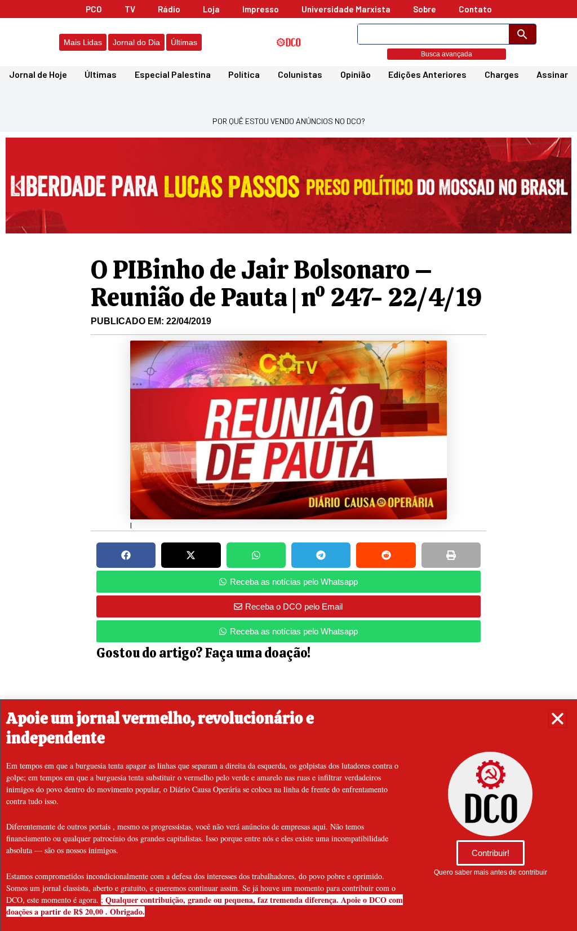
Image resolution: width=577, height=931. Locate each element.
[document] (288, 465)
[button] (557, 719)
